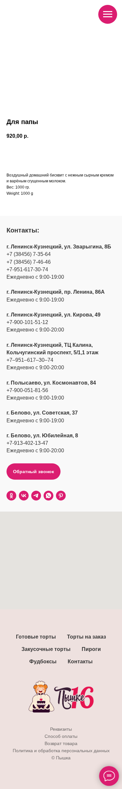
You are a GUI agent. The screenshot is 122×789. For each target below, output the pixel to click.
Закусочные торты (46, 649)
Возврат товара (61, 743)
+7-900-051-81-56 (27, 390)
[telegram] (36, 495)
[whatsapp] (48, 495)
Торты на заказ (86, 637)
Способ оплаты (61, 736)
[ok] (11, 495)
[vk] (24, 495)
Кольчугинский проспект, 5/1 (44, 352)
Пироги (91, 649)
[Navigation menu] (107, 14)
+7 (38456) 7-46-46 (29, 262)
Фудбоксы (43, 661)
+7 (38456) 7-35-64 (29, 254)
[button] (34, 471)
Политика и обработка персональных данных (61, 750)
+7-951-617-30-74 (27, 269)
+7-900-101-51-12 (27, 322)
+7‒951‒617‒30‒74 (30, 360)
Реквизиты (61, 729)
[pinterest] (61, 495)
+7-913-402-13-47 (27, 443)
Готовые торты (36, 637)
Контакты (80, 661)
